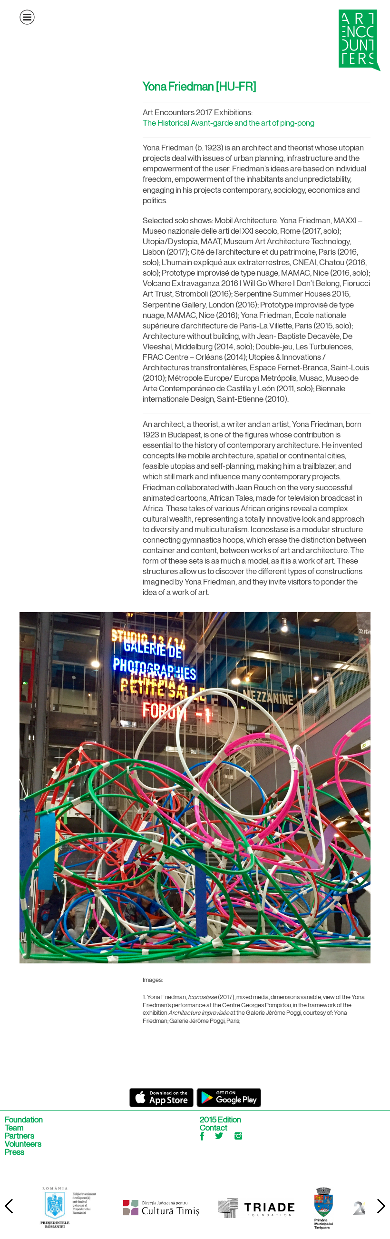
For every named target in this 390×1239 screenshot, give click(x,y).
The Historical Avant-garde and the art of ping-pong (228, 123)
